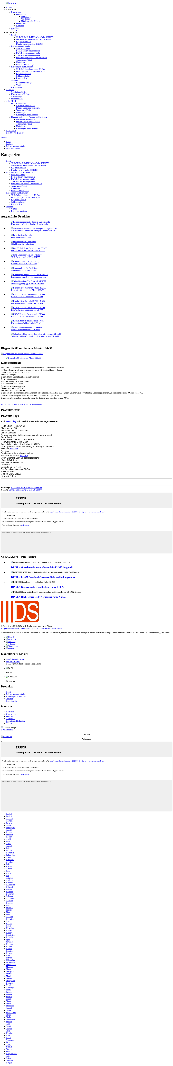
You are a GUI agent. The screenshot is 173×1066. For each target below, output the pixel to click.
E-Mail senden (7, 730)
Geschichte (25, 19)
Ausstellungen (17, 96)
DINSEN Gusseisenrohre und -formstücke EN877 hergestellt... (43, 567)
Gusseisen (13, 449)
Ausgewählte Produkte (10, 628)
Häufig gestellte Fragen (30, 21)
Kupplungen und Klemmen (22, 67)
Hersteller (10, 712)
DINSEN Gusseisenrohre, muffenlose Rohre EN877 (37, 587)
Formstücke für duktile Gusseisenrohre (31, 58)
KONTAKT (11, 131)
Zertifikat (9, 716)
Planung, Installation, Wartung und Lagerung (29, 117)
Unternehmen (16, 12)
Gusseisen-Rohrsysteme (25, 105)
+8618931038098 (13, 661)
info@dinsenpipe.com (15, 659)
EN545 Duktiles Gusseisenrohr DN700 (27, 310)
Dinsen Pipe (21, 14)
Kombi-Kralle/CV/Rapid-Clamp (24, 264)
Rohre (13, 35)
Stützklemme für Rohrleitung (22, 244)
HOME (9, 7)
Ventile (19, 85)
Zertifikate (15, 28)
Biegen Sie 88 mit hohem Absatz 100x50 (27, 290)
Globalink (20, 26)
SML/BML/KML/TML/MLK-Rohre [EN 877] (30, 163)
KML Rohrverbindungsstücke (28, 53)
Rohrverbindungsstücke (20, 46)
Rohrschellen (21, 78)
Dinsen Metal (21, 23)
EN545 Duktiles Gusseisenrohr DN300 (27, 297)
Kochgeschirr (16, 87)
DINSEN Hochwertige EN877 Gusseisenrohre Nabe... (38, 597)
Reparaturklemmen (23, 74)
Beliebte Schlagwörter (30, 628)
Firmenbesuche (17, 99)
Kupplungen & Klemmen (16, 696)
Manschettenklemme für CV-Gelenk (25, 330)
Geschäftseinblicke (18, 92)
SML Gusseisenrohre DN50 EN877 (25, 257)
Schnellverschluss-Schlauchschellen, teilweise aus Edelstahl (35, 336)
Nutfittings (20, 62)
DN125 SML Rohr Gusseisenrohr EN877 (28, 250)
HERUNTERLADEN (15, 133)
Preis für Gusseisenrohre (21, 237)
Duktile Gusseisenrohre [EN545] (29, 44)
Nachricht (10, 90)
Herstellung (26, 16)
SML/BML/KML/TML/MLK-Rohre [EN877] (34, 37)
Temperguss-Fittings (24, 60)
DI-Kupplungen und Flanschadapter (30, 71)
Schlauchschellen (23, 76)
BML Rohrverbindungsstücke (28, 51)
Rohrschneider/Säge (24, 83)
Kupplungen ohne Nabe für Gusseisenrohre (28, 277)
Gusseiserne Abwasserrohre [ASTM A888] (33, 39)
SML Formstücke (23, 48)
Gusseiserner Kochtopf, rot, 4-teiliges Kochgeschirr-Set (33, 231)
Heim (8, 142)
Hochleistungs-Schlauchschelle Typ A (26, 323)
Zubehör (14, 80)
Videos (14, 30)
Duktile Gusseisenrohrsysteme (28, 108)
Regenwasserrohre (23, 42)
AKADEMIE (11, 101)
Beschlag (11, 421)
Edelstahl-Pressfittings (25, 64)
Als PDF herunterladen (33, 404)
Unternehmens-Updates (20, 94)
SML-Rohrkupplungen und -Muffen (30, 69)
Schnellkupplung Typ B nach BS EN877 (27, 283)
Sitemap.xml (45, 628)
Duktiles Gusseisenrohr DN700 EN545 (27, 303)
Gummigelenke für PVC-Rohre (23, 270)
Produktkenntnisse (18, 103)
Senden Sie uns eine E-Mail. (12, 404)
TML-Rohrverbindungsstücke (28, 55)
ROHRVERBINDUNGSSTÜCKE (20, 172)
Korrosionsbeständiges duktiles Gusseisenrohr (29, 224)
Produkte (9, 144)
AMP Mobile (57, 628)
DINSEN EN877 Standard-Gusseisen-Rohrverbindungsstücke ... (44, 577)
